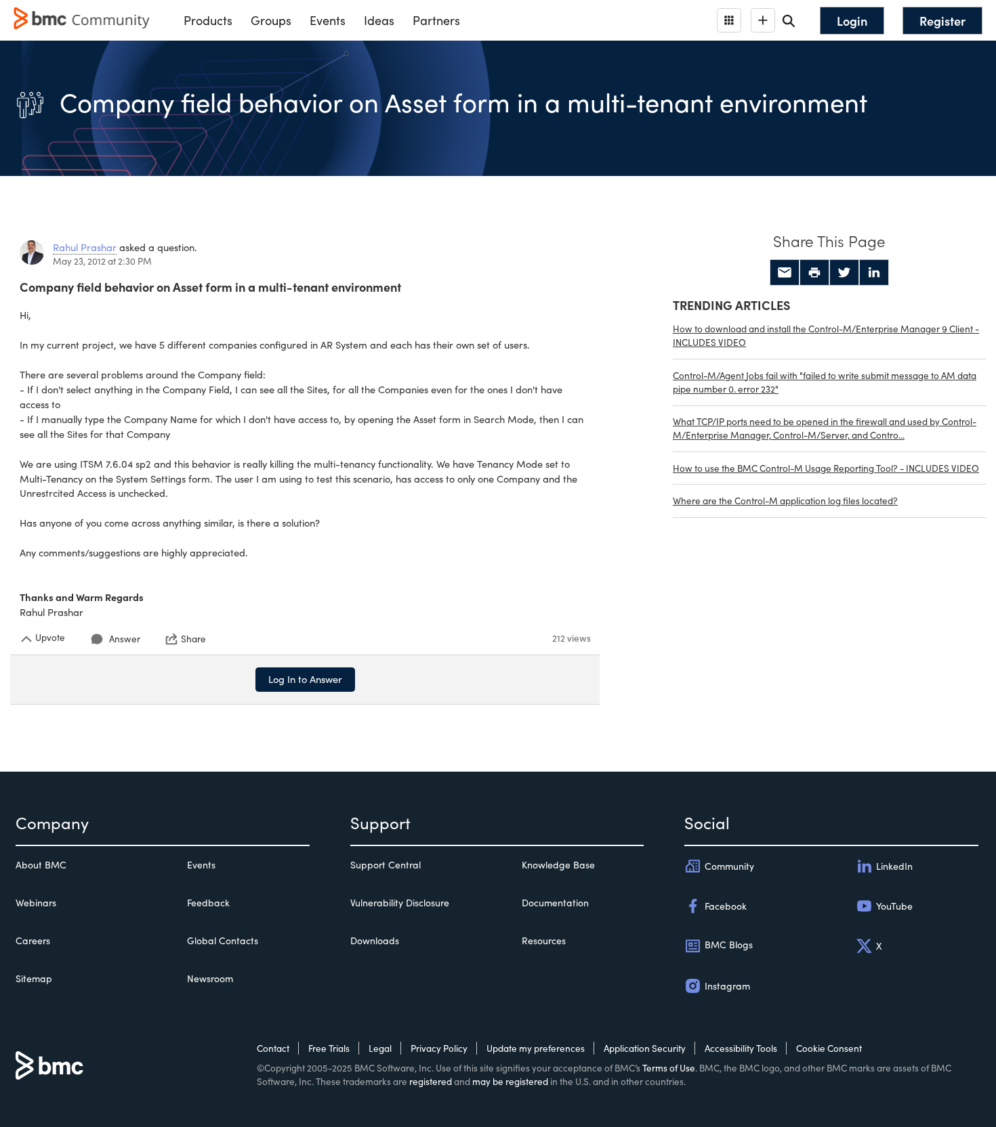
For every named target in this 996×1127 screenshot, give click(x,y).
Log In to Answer (305, 679)
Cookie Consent (829, 1048)
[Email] (784, 273)
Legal (380, 1048)
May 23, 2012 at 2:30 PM (102, 261)
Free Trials (329, 1048)
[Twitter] (844, 273)
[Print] (814, 273)
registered (430, 1081)
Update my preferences (535, 1048)
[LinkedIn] (874, 273)
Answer (124, 638)
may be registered (510, 1081)
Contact (273, 1048)
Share (193, 639)
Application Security (645, 1048)
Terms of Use (668, 1067)
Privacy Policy (439, 1048)
